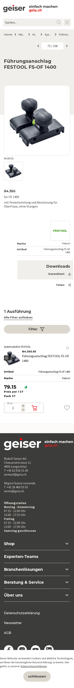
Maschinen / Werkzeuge (22, 34)
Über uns (13, 595)
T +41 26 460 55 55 (16, 487)
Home (8, 34)
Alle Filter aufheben (18, 317)
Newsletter (13, 623)
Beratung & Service (24, 582)
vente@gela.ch (14, 491)
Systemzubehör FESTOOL (48, 34)
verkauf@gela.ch (15, 474)
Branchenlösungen (23, 569)
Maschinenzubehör (34, 34)
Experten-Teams (21, 556)
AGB (7, 633)
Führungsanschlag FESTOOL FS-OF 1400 (64, 34)
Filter (33, 329)
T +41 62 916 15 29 (16, 470)
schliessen (37, 676)
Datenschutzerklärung (22, 613)
